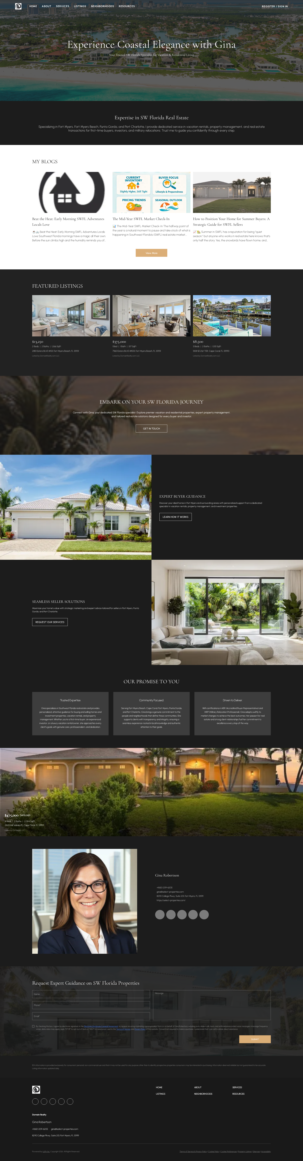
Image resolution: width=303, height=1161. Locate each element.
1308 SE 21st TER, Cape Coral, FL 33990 (211, 351)
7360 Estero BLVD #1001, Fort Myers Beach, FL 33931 (137, 351)
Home (33, 6)
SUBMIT (255, 1039)
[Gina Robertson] (84, 901)
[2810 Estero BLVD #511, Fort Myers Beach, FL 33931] (71, 315)
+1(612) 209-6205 (164, 887)
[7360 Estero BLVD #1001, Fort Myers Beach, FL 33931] (151, 315)
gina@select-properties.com (170, 892)
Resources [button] (127, 6)
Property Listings (245, 1151)
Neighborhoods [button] (102, 6)
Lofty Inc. (46, 1151)
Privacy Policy (140, 1029)
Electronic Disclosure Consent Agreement (101, 1026)
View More (151, 253)
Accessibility (266, 1151)
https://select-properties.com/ (171, 900)
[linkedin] (171, 914)
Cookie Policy (213, 1151)
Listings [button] (80, 6)
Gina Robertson (167, 875)
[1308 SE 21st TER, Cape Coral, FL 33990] (232, 315)
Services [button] (62, 6)
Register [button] (268, 6)
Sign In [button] (283, 6)
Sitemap (256, 1151)
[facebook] (160, 914)
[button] (18, 6)
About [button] (46, 6)
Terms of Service (123, 1029)
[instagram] (193, 914)
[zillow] (182, 914)
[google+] (204, 914)
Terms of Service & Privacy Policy (193, 1151)
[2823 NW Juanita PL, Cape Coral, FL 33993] (151, 792)
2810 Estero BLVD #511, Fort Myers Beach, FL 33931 (55, 351)
